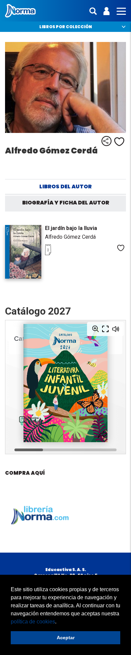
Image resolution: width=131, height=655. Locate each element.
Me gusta (119, 141)
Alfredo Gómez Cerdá (70, 237)
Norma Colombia (20, 10)
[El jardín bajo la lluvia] (23, 251)
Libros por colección (65, 27)
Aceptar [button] (66, 637)
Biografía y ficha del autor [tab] (65, 202)
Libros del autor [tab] (65, 186)
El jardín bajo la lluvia (71, 228)
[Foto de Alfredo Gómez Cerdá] (65, 87)
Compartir (106, 141)
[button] (59, 622)
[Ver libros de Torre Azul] (58, 253)
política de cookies (33, 621)
